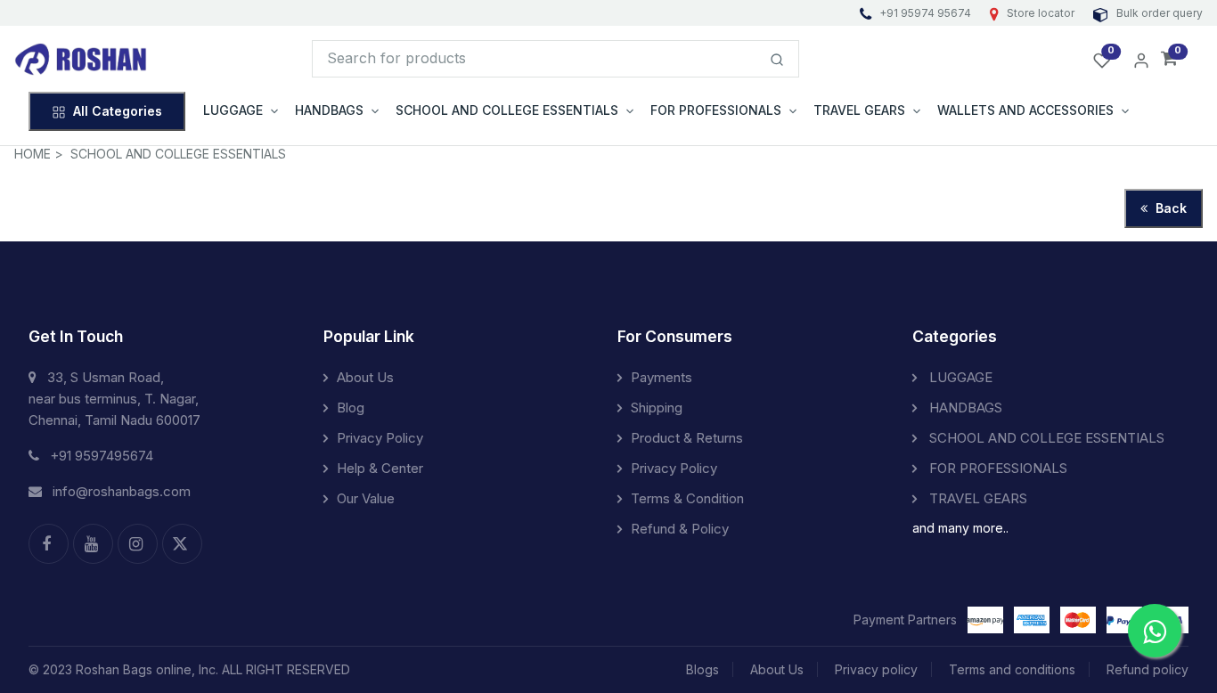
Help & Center (380, 468)
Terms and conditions (1012, 669)
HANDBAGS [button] (329, 110)
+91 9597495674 (101, 455)
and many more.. (960, 527)
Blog (350, 407)
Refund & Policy (680, 528)
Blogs (702, 669)
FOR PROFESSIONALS (996, 468)
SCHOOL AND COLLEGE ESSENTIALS (178, 153)
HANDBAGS (964, 407)
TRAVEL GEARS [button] (859, 110)
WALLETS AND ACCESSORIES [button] (1025, 110)
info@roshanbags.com (122, 491)
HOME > (38, 153)
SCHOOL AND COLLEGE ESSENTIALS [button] (507, 110)
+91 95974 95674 (925, 13)
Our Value (366, 498)
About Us (365, 377)
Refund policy (1147, 669)
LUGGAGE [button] (233, 110)
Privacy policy (876, 669)
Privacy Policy (380, 437)
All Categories (117, 110)
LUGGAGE (959, 377)
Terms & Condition (687, 498)
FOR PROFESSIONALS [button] (715, 110)
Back (1169, 208)
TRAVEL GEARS (976, 498)
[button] (1169, 59)
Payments (661, 377)
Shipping (656, 407)
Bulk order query (1158, 13)
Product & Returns (687, 437)
